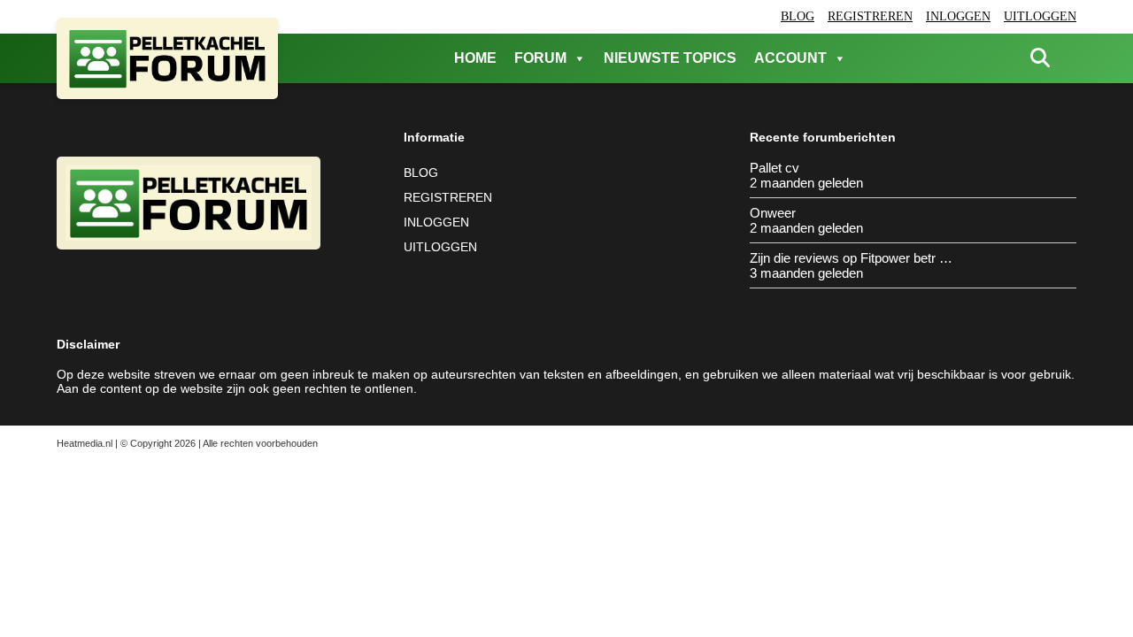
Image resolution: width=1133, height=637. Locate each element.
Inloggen (958, 16)
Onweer (773, 212)
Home (475, 57)
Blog (797, 16)
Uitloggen (1040, 16)
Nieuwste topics (670, 57)
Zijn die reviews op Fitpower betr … (851, 257)
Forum (540, 57)
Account (790, 57)
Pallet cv (774, 167)
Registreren (870, 16)
